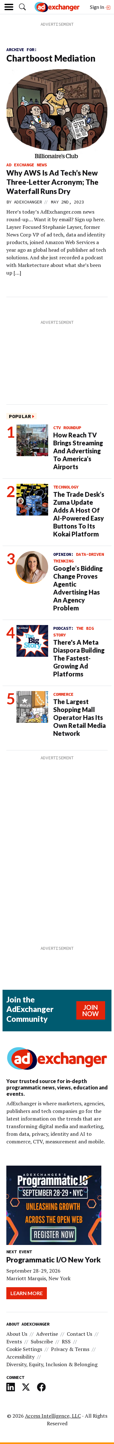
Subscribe (42, 1341)
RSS (66, 1341)
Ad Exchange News (26, 165)
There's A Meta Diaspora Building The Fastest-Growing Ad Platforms (78, 658)
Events (14, 1341)
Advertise (47, 1333)
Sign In (97, 7)
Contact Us (79, 1333)
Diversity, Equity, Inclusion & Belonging (52, 1364)
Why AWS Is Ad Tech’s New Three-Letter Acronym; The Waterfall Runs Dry (52, 181)
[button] (22, 6)
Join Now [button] (90, 1010)
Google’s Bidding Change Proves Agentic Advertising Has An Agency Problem (78, 588)
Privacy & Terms (70, 1349)
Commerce (63, 694)
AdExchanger (28, 202)
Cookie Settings (24, 1349)
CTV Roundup (67, 427)
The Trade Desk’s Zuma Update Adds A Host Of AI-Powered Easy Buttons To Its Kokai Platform (78, 514)
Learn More (26, 1293)
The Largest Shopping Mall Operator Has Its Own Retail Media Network (79, 717)
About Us (16, 1333)
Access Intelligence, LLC (53, 1415)
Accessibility (20, 1356)
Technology (66, 487)
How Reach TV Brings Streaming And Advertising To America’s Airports (78, 450)
